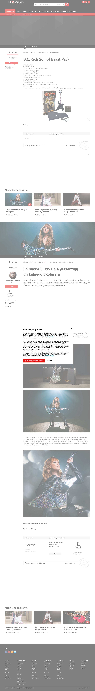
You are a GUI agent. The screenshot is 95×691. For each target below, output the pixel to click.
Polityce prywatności (49, 355)
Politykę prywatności (49, 336)
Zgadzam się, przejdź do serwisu (33, 360)
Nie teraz (49, 360)
